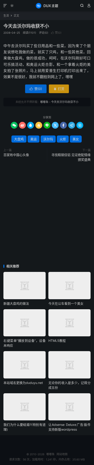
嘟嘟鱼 (47, 5)
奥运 (33, 139)
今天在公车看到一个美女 (66, 303)
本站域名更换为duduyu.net (23, 383)
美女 (76, 139)
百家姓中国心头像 (16, 155)
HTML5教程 (57, 340)
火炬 (63, 139)
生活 (6, 15)
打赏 (58, 89)
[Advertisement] (47, 213)
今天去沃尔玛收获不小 (26, 26)
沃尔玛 (48, 139)
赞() (56, 32)
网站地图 (62, 454)
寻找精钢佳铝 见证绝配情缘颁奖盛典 (71, 157)
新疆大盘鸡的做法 (16, 303)
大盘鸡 (19, 139)
